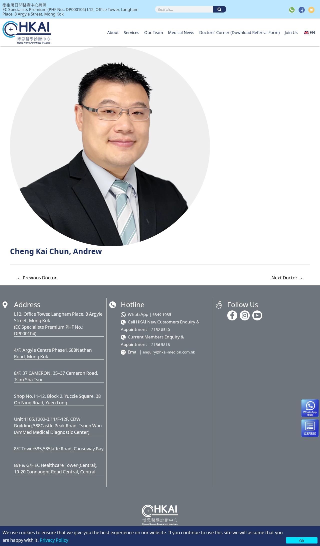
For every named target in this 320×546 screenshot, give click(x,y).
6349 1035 (161, 314)
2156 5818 (160, 344)
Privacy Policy (54, 539)
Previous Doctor (36, 277)
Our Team (153, 32)
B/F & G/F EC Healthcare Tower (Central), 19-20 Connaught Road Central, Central (56, 468)
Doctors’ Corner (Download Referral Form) (239, 32)
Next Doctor (287, 277)
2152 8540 (160, 329)
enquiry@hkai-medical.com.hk (169, 351)
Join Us (291, 32)
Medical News (181, 32)
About (113, 32)
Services (131, 32)
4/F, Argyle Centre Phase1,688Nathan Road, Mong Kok (53, 352)
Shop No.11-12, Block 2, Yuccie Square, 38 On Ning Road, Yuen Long (57, 399)
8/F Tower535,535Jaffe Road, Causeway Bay (59, 448)
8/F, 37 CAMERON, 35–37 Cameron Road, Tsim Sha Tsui (56, 376)
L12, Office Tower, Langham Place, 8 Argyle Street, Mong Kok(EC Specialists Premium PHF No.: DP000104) (58, 323)
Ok (301, 540)
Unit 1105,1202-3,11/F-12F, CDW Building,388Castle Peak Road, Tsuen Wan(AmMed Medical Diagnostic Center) (58, 425)
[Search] (219, 9)
